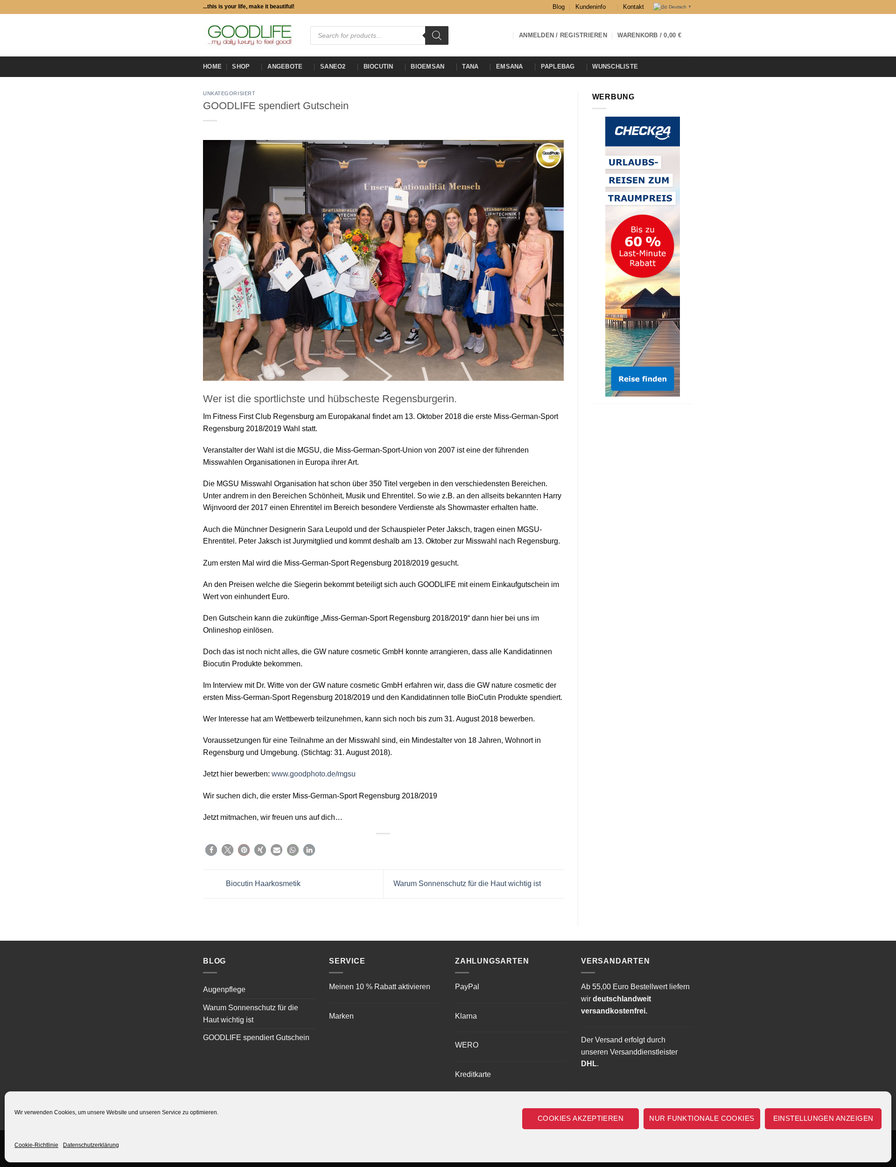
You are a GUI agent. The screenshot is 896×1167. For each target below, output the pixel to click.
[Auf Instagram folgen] (466, 35)
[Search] (436, 35)
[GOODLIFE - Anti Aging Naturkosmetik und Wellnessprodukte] (249, 35)
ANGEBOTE (284, 66)
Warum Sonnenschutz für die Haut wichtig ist (468, 883)
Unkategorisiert (229, 93)
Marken (341, 1016)
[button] (655, 35)
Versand (609, 1040)
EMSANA (509, 66)
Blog (559, 6)
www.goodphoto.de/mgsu (314, 774)
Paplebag (558, 66)
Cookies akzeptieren (581, 1118)
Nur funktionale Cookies (701, 1118)
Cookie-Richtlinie (36, 1145)
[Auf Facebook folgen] (454, 35)
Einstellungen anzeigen (823, 1118)
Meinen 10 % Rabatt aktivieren (379, 987)
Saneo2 (333, 66)
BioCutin (378, 66)
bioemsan (427, 66)
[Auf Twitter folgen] (491, 35)
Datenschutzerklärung (91, 1145)
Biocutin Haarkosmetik (262, 883)
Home (212, 66)
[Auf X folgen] (479, 35)
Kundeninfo (590, 6)
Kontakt (633, 6)
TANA (470, 66)
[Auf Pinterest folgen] (503, 35)
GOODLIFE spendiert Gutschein (256, 1037)
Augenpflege (224, 989)
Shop (241, 66)
